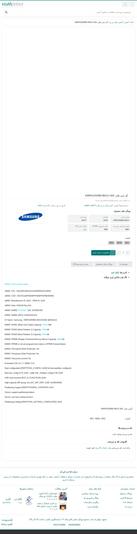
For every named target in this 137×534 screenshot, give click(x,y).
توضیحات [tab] (124, 264)
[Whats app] (7, 524)
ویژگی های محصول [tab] (104, 264)
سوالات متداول (126, 493)
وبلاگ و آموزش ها (91, 498)
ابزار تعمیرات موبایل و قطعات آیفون (69, 476)
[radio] (127, 243)
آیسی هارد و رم (116, 22)
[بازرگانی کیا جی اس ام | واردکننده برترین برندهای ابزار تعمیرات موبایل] (12, 4)
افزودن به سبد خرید (101, 253)
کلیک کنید (115, 272)
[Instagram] (7, 520)
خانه (132, 22)
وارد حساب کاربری (103, 448)
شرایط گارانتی (126, 498)
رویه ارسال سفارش (90, 493)
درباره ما (128, 506)
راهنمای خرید (92, 506)
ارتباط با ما (127, 502)
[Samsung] (30, 217)
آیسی (126, 22)
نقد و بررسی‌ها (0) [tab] (81, 264)
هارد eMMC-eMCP (92, 205)
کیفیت (127, 238)
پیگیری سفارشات (91, 502)
